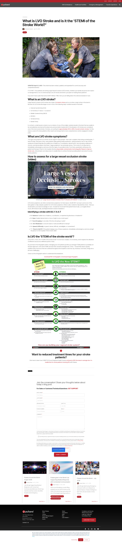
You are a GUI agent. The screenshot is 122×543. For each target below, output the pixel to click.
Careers (44, 514)
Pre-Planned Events (55, 498)
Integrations (65, 512)
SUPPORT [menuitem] (115, 1)
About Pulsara (45, 511)
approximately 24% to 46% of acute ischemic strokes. (74, 129)
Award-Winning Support (48, 516)
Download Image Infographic (70, 256)
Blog (63, 516)
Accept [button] (80, 539)
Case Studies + (65, 517)
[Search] (120, 5)
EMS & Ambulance (67, 4)
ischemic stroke (60, 102)
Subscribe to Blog (89, 520)
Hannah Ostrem (29, 29)
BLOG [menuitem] (105, 1)
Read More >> (42, 501)
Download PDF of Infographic (52, 256)
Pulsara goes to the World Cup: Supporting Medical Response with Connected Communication (60, 480)
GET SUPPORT (73, 388)
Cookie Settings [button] (74, 539)
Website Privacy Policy (87, 512)
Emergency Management (96, 4)
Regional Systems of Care (57, 496)
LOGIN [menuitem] (120, 1)
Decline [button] (86, 539)
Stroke (24, 32)
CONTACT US (26, 522)
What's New (45, 517)
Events (26, 496)
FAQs (63, 514)
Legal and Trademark (86, 514)
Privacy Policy (80, 440)
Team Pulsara (56, 484)
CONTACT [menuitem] (110, 1)
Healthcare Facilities (80, 4)
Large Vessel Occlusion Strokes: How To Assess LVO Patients (60, 199)
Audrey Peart (29, 482)
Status (63, 511)
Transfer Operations (111, 4)
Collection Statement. (68, 445)
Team (43, 512)
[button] (85, 529)
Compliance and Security (87, 511)
